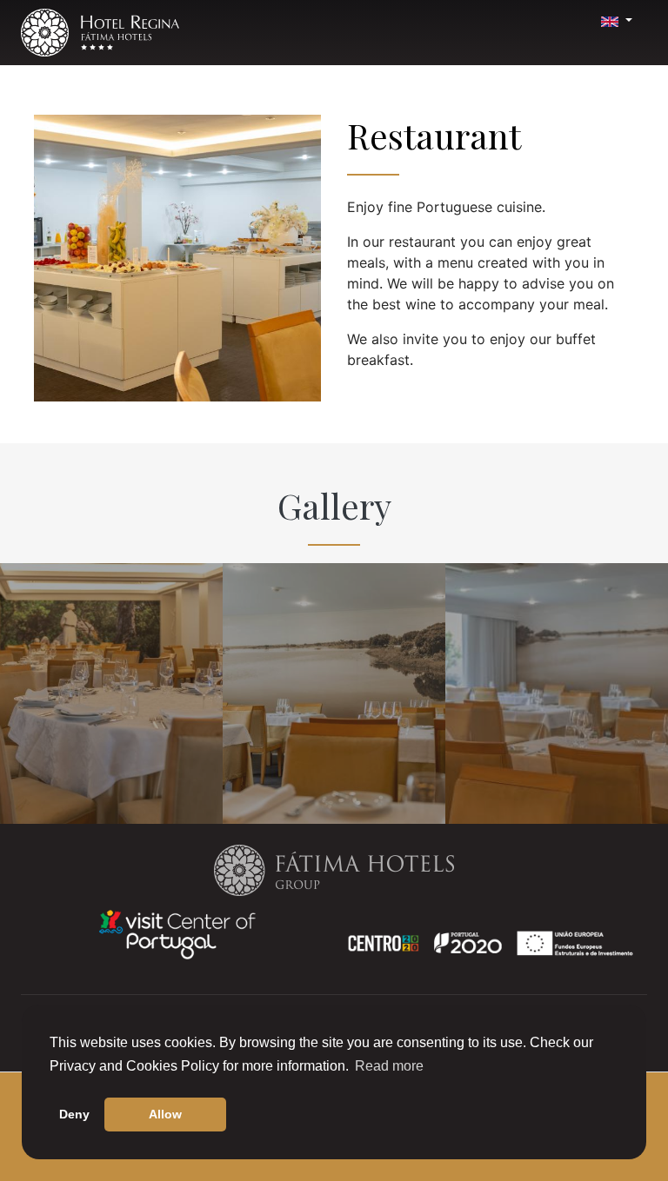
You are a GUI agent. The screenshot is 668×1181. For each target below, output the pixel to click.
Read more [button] (389, 1065)
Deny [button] (74, 1114)
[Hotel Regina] (100, 32)
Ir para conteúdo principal (51, 5)
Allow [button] (165, 1114)
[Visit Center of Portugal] (177, 933)
